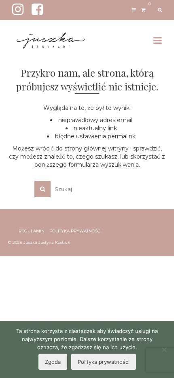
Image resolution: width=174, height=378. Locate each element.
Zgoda (53, 362)
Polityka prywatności (103, 362)
